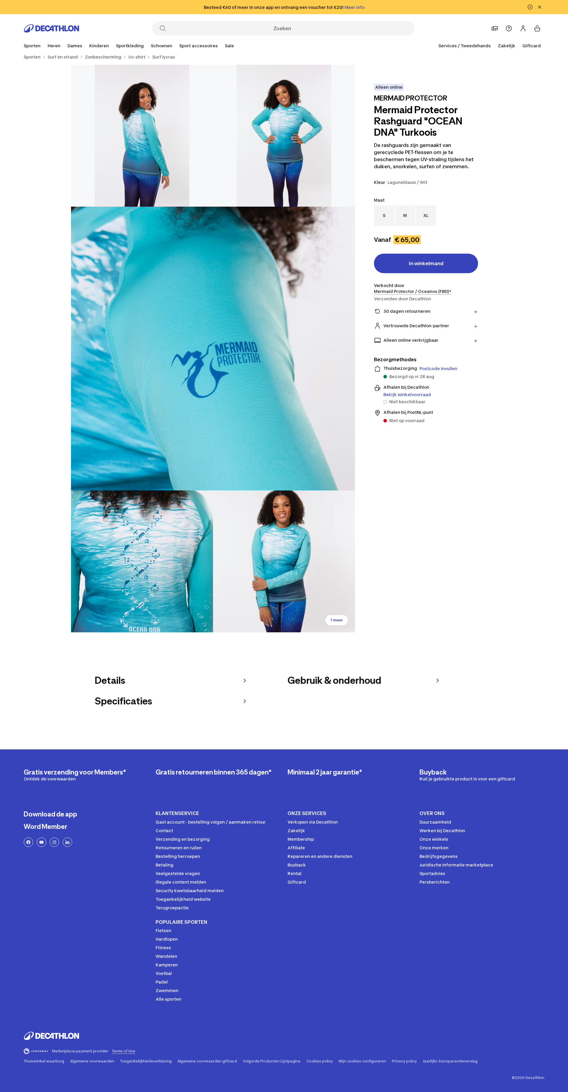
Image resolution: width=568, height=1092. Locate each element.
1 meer (336, 620)
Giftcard (531, 45)
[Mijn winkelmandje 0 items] (537, 28)
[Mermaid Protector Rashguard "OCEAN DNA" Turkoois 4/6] (142, 561)
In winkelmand (426, 263)
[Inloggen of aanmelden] (523, 28)
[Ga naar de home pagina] (51, 28)
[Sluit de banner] (539, 7)
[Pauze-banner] (530, 7)
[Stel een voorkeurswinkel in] (495, 28)
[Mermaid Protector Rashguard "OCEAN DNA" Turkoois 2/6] (142, 136)
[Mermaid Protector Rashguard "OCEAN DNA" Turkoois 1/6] (284, 136)
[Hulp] (509, 28)
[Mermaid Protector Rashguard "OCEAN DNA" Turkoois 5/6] (284, 561)
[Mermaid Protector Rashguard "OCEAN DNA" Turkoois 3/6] (213, 348)
